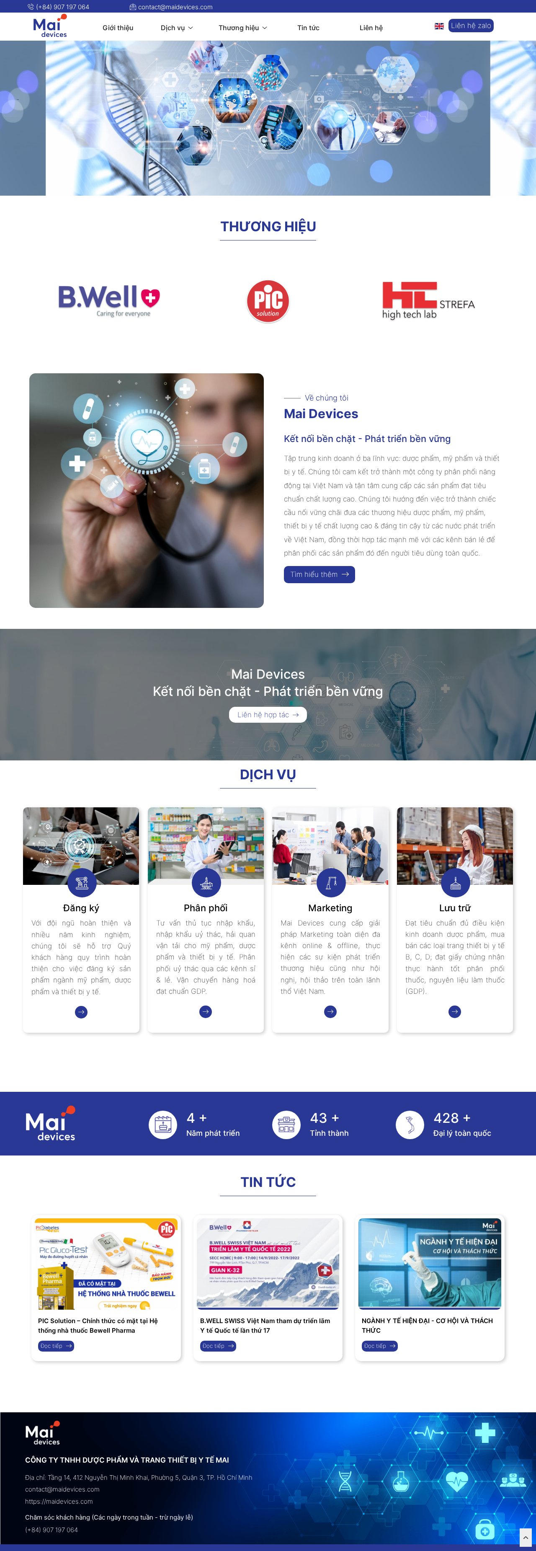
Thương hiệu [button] (240, 27)
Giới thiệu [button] (118, 27)
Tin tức (268, 1182)
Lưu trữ (455, 907)
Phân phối (205, 907)
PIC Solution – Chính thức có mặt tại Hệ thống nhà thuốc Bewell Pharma (98, 1325)
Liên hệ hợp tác (264, 715)
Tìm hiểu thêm (315, 574)
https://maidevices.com (59, 1501)
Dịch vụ (268, 775)
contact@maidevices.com (175, 7)
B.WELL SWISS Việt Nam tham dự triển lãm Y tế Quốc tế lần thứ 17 (265, 1325)
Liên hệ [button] (371, 27)
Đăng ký (81, 907)
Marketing (330, 907)
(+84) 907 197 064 (61, 7)
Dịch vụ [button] (174, 27)
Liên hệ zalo (471, 25)
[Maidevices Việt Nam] (50, 25)
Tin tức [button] (308, 27)
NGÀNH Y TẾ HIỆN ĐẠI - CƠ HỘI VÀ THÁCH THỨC (427, 1325)
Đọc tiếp (52, 1345)
